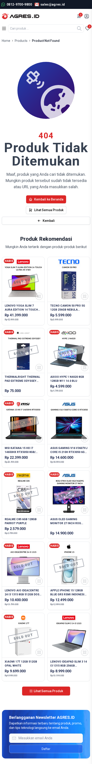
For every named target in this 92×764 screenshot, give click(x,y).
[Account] (87, 16)
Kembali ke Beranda (48, 199)
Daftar (46, 749)
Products (21, 40)
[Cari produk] (79, 28)
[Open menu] (4, 28)
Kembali (49, 220)
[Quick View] (39, 296)
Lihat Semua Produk (48, 210)
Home (6, 40)
